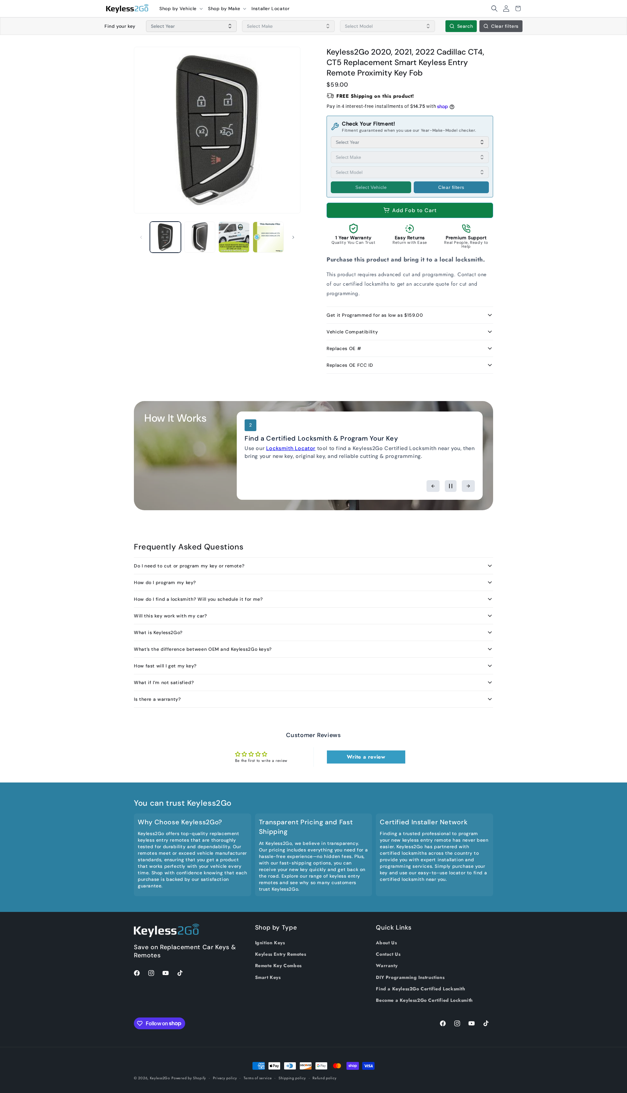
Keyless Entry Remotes (280, 954)
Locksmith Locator (290, 448)
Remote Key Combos (278, 966)
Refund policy (324, 1077)
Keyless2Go (160, 1078)
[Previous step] (433, 486)
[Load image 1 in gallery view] (165, 237)
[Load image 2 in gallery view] (199, 237)
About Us (386, 942)
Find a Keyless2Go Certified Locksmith (420, 988)
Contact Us (388, 954)
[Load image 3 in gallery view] (233, 237)
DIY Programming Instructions (410, 977)
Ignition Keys (270, 942)
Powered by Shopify (188, 1078)
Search (465, 26)
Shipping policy (292, 1077)
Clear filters (505, 26)
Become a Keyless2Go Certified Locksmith (424, 1000)
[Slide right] (293, 237)
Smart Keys (268, 977)
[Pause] (451, 486)
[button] (181, 8)
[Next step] (468, 486)
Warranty (386, 966)
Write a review (366, 757)
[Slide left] (141, 237)
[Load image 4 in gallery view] (268, 237)
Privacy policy (225, 1077)
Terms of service (258, 1077)
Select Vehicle (371, 187)
